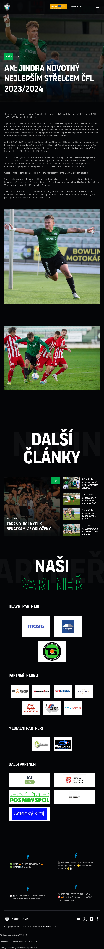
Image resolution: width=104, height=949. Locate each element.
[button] (97, 7)
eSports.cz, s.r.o (50, 926)
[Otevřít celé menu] (89, 7)
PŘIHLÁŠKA (77, 6)
